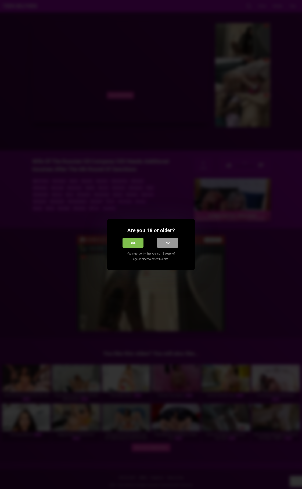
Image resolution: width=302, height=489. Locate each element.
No (168, 242)
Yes (133, 242)
